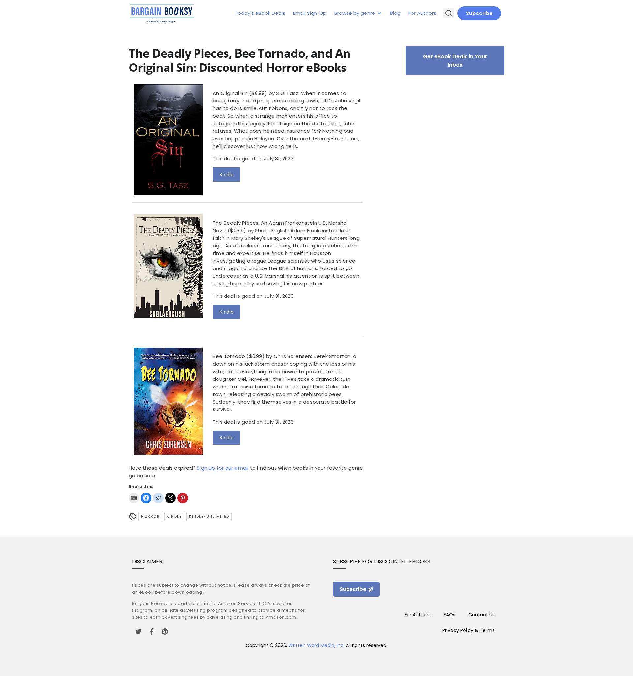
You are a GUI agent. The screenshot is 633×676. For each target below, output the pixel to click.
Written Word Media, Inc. (316, 645)
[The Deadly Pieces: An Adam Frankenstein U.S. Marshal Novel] (168, 316)
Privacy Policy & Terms (468, 630)
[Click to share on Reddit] (158, 498)
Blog (395, 13)
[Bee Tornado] (168, 452)
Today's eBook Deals (260, 13)
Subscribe (479, 13)
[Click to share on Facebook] (146, 498)
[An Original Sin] (168, 193)
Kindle (226, 174)
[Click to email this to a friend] (134, 498)
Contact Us (481, 614)
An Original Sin (230, 93)
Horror (150, 516)
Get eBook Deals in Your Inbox (455, 61)
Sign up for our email (222, 468)
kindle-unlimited (209, 516)
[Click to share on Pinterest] (182, 498)
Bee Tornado (229, 356)
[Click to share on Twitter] (170, 498)
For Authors (422, 13)
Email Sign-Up (309, 13)
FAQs (449, 614)
